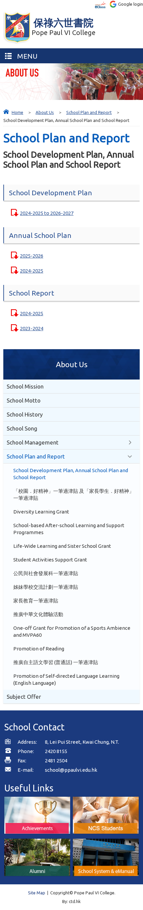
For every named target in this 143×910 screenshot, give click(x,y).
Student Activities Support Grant (50, 559)
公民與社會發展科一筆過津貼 (45, 573)
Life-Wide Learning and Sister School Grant (62, 546)
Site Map (36, 892)
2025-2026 (31, 256)
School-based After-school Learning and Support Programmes (68, 528)
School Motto (24, 400)
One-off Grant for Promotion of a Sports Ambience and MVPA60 (71, 631)
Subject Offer (24, 696)
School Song (22, 428)
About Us (45, 112)
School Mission (25, 386)
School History (25, 414)
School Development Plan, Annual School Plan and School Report (70, 473)
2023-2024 (31, 328)
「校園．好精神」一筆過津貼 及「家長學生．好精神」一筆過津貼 (73, 494)
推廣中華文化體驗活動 (38, 614)
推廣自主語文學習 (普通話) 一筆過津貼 (55, 662)
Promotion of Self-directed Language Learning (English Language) (66, 679)
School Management (33, 442)
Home (17, 112)
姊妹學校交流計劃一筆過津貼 (45, 587)
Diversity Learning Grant (41, 511)
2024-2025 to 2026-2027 (46, 213)
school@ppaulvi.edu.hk (71, 770)
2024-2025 (31, 271)
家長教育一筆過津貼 (35, 600)
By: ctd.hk (71, 901)
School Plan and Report (89, 112)
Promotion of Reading (38, 648)
